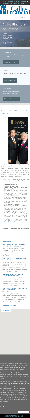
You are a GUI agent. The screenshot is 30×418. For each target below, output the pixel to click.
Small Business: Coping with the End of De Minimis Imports (13, 245)
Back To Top (23, 412)
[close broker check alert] (27, 1)
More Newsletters (9, 305)
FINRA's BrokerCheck (11, 222)
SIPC (5, 371)
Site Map (2, 406)
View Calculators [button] (10, 99)
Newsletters (7, 241)
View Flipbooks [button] (10, 62)
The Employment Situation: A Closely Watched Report (12, 275)
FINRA (2, 371)
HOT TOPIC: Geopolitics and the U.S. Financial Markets (14, 289)
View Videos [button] (8, 80)
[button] (24, 17)
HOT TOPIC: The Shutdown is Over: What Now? (14, 259)
